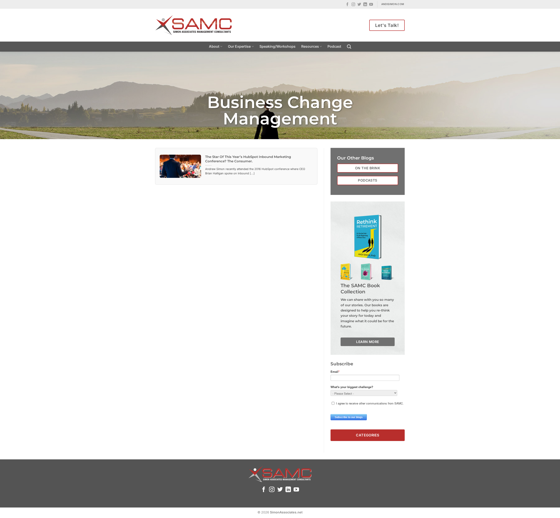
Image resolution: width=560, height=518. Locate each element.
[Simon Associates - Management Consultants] (193, 25)
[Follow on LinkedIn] (365, 5)
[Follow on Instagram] (353, 5)
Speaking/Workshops (277, 46)
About (214, 46)
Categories (367, 435)
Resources (310, 46)
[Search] (349, 46)
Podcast (334, 46)
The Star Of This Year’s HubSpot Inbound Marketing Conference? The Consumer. (248, 159)
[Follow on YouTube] (371, 5)
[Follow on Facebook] (347, 5)
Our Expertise (239, 46)
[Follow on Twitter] (359, 5)
